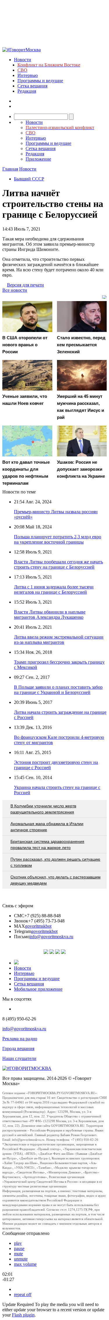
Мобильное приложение (38, 989)
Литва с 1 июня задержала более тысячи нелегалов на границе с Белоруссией (54, 589)
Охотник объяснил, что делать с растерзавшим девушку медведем (55, 880)
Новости (22, 59)
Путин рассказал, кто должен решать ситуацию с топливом (55, 862)
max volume (25, 1264)
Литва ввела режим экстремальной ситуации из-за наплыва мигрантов (58, 639)
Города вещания (18, 1048)
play (18, 1243)
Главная (10, 168)
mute (18, 1253)
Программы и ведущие (40, 80)
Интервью (27, 75)
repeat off (22, 1294)
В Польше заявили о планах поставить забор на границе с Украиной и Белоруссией (58, 690)
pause (19, 1248)
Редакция (26, 91)
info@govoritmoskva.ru (51, 936)
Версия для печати (25, 284)
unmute (21, 1258)
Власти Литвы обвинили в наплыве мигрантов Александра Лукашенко (49, 614)
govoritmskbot (38, 926)
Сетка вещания (32, 85)
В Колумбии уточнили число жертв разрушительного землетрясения (43, 809)
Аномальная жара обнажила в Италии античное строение (46, 826)
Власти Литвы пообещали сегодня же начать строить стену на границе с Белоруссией (58, 564)
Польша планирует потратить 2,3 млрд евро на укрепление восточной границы (57, 539)
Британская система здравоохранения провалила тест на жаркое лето (47, 844)
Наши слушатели (19, 1058)
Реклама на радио (19, 1038)
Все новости (14, 290)
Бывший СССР (29, 178)
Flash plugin (23, 1314)
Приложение (38, 159)
